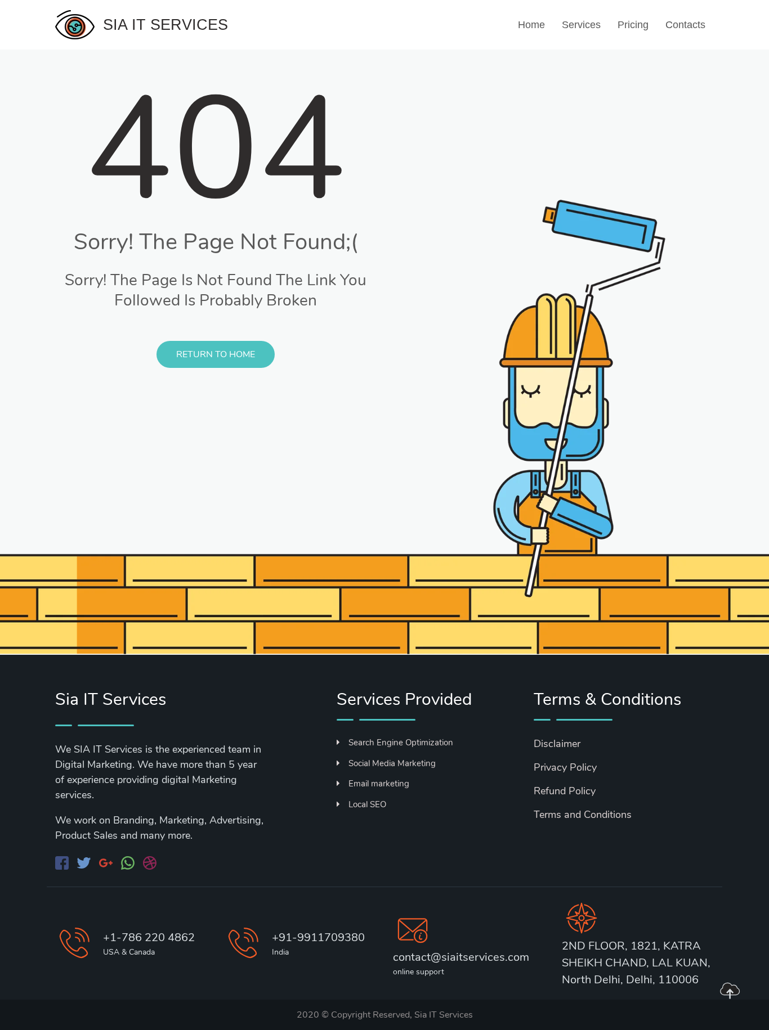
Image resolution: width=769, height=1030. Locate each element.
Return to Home (215, 354)
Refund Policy (565, 791)
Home (531, 25)
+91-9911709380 (318, 937)
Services (581, 25)
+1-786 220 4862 (149, 937)
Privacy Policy (565, 767)
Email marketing (378, 783)
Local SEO (367, 804)
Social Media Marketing (392, 763)
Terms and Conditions (583, 814)
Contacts (685, 25)
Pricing (633, 25)
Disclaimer (557, 743)
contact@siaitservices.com (461, 957)
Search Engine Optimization (400, 742)
